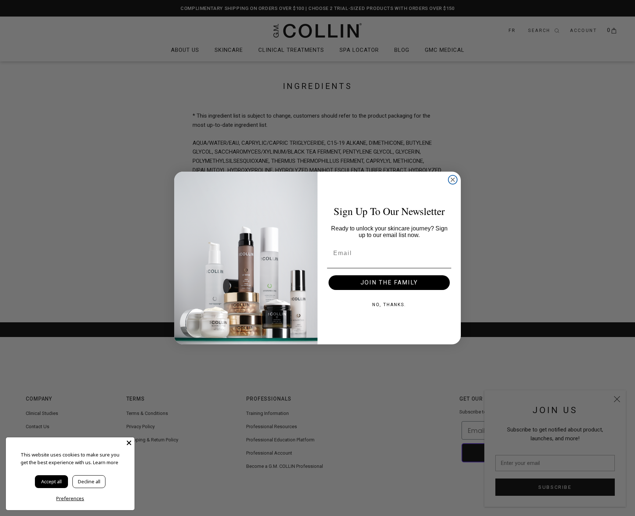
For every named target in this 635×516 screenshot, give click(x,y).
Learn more (105, 462)
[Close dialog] (452, 179)
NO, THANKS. (389, 304)
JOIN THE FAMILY (389, 282)
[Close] (129, 443)
